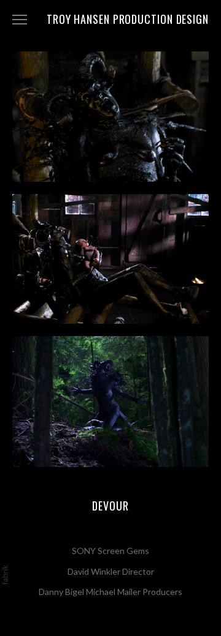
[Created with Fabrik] (5, 574)
